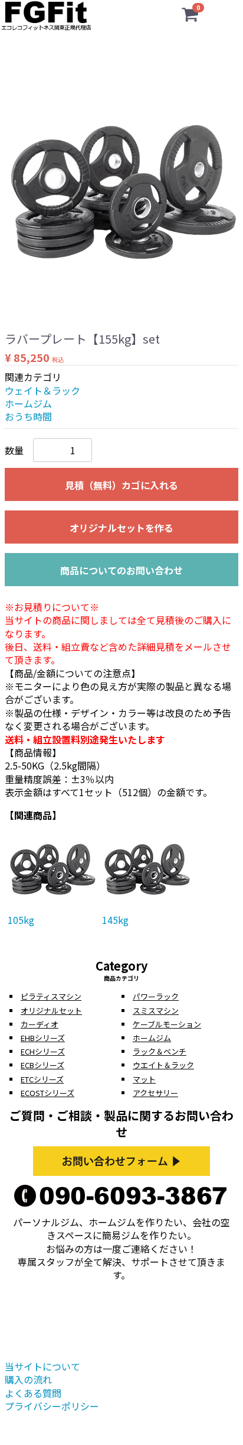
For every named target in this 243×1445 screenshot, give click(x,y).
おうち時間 (28, 416)
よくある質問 (33, 1393)
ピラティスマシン (51, 996)
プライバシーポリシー (52, 1406)
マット (144, 1079)
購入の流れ (28, 1379)
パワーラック (156, 996)
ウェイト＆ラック (42, 390)
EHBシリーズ (43, 1037)
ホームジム (28, 403)
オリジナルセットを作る (121, 528)
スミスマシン (156, 1010)
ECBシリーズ (42, 1065)
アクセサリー (155, 1092)
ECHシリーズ (43, 1051)
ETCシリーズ (42, 1079)
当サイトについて (42, 1366)
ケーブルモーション (167, 1024)
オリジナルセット (51, 1010)
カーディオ (39, 1024)
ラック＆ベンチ (159, 1051)
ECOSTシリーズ (47, 1092)
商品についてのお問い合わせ (121, 570)
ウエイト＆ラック (163, 1065)
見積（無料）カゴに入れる (121, 485)
